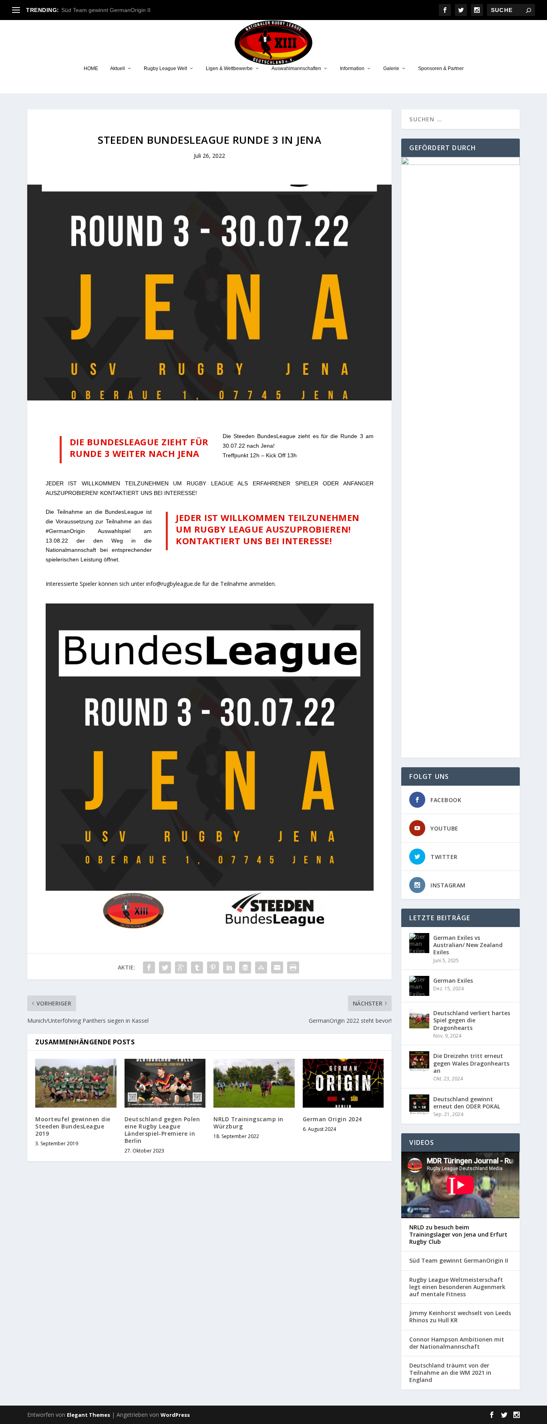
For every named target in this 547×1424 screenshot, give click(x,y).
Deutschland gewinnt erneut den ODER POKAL (466, 1102)
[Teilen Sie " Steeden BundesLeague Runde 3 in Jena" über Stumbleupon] (261, 967)
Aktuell (117, 68)
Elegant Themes (88, 1414)
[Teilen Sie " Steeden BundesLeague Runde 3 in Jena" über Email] (277, 967)
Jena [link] (267, 445)
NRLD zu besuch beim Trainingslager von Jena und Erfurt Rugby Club (458, 1234)
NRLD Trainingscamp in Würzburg (248, 1122)
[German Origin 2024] (343, 1083)
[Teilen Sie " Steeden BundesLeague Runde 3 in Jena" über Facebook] (149, 967)
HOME (91, 68)
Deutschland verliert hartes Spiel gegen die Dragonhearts (471, 1020)
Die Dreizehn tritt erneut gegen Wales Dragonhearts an (471, 1063)
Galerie (391, 68)
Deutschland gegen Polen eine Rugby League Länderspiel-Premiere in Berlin (162, 1130)
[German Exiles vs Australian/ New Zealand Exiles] (419, 943)
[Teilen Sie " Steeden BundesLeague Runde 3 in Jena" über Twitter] (165, 967)
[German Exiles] (419, 986)
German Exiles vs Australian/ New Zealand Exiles (468, 945)
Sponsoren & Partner (441, 68)
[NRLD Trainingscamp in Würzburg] (254, 1083)
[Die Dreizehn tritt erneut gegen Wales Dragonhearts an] (419, 1061)
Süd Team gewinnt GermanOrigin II (106, 10)
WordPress (175, 1414)
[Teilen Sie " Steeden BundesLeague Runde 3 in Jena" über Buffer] (245, 967)
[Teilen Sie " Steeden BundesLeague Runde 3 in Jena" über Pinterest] (213, 967)
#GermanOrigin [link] (65, 531)
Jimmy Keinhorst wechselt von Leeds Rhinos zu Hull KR (460, 1316)
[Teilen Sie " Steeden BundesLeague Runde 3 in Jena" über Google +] (181, 967)
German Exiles (453, 980)
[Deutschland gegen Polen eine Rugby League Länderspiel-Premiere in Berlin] (165, 1083)
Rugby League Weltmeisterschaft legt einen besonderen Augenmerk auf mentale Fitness (457, 1287)
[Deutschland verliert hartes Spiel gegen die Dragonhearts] (419, 1018)
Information (352, 68)
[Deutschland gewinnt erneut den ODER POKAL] (419, 1104)
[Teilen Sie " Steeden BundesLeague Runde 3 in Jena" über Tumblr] (197, 967)
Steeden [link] (244, 436)
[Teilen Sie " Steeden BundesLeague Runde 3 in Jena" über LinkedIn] (229, 967)
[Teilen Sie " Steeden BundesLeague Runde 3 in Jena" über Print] (293, 967)
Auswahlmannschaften (296, 68)
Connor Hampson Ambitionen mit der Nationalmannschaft (456, 1343)
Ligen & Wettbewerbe (229, 68)
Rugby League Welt (165, 68)
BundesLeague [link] (276, 436)
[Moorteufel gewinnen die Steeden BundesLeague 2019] (76, 1083)
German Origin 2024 (332, 1119)
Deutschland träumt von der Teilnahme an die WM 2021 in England (450, 1373)
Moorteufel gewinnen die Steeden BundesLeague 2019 (73, 1126)
